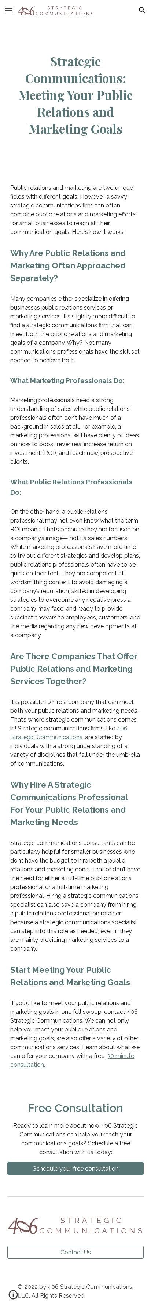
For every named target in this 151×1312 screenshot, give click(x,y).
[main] (75, 95)
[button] (9, 10)
